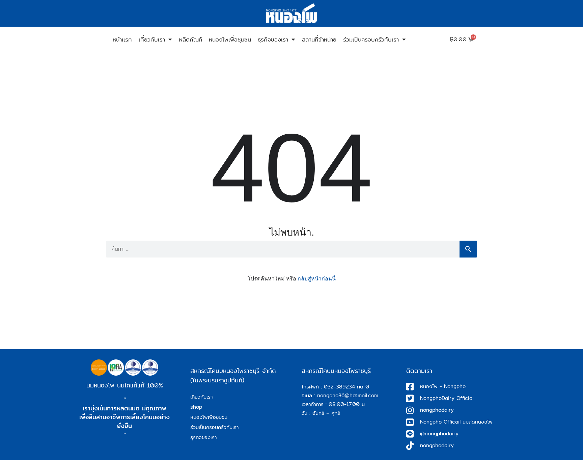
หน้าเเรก (122, 39)
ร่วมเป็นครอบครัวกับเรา (371, 39)
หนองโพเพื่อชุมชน (230, 39)
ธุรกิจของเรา (273, 39)
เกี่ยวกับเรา (152, 39)
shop (196, 407)
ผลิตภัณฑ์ (190, 39)
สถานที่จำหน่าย (319, 39)
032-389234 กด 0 (346, 386)
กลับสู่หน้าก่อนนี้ (317, 278)
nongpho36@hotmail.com (347, 395)
